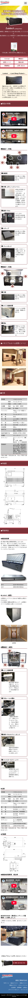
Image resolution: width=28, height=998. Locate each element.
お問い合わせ (21, 65)
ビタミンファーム (23, 985)
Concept (6, 58)
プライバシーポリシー (13, 989)
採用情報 (19, 987)
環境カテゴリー (13, 985)
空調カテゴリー (23, 983)
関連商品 (7, 65)
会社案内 (13, 987)
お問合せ (25, 987)
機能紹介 (21, 58)
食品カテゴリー (14, 983)
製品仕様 (21, 62)
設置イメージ (7, 62)
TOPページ (6, 983)
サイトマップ (24, 989)
